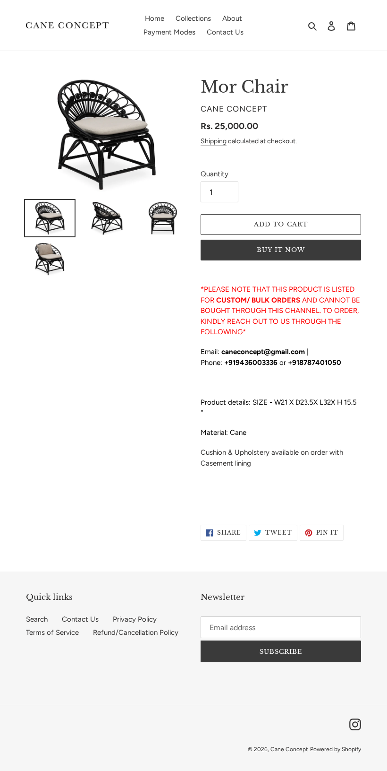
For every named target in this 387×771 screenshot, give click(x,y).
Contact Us (80, 619)
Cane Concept (289, 749)
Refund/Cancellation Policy (135, 632)
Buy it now (281, 250)
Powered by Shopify (335, 749)
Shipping (214, 141)
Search (37, 619)
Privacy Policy (135, 619)
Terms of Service (52, 632)
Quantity (214, 174)
